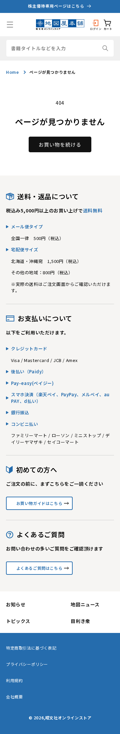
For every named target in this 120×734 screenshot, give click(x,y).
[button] (10, 24)
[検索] (105, 48)
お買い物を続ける (60, 144)
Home (12, 72)
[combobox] (60, 48)
